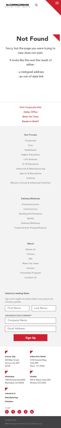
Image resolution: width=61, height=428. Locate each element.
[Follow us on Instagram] (26, 412)
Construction (30, 209)
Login (8, 408)
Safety (30, 218)
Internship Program (30, 273)
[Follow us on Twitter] (19, 412)
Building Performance (30, 214)
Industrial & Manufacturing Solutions (11, 397)
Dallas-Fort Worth (38, 356)
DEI (30, 259)
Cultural (30, 178)
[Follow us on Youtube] (7, 412)
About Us (30, 249)
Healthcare (30, 150)
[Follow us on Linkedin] (32, 412)
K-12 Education (31, 164)
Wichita (33, 376)
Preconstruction (30, 204)
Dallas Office (31, 112)
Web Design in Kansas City (17, 424)
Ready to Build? (30, 121)
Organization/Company (18, 316)
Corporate (30, 141)
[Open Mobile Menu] (57, 3)
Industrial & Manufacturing (30, 169)
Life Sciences (30, 159)
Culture (31, 254)
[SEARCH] (36, 5)
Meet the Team (31, 117)
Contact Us (31, 278)
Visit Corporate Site (30, 107)
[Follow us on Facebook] (13, 412)
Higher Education (30, 155)
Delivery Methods (30, 223)
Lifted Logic (37, 424)
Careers (30, 268)
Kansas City (10, 356)
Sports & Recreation (30, 173)
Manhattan (9, 376)
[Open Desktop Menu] (40, 5)
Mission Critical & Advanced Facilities (30, 183)
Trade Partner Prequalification (30, 228)
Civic (30, 145)
